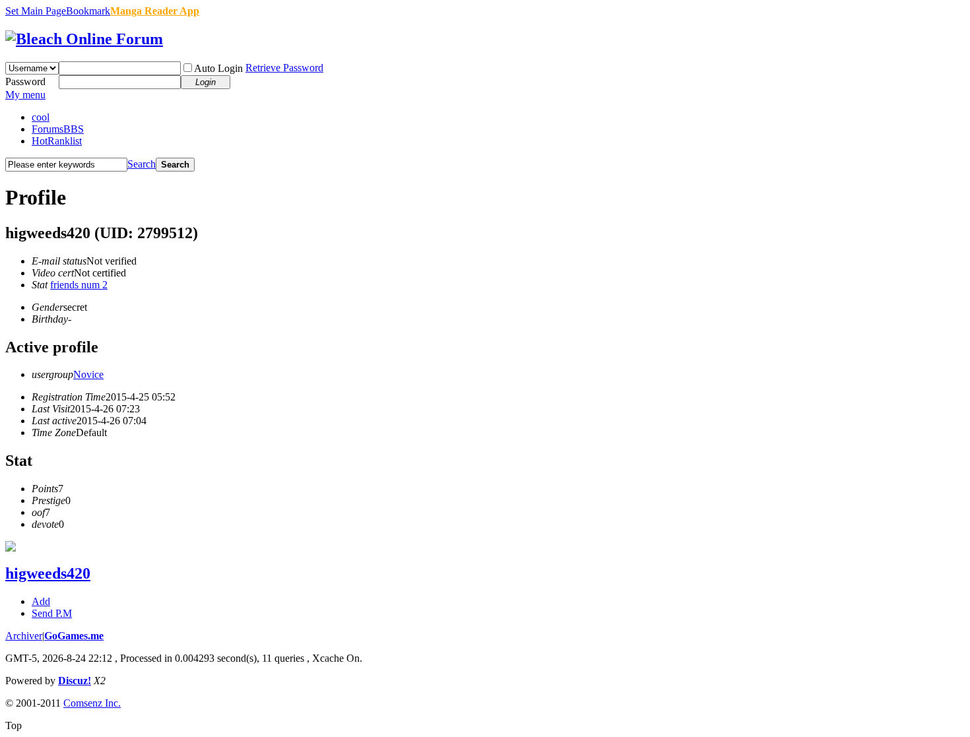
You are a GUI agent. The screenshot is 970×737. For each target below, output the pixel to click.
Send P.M (52, 613)
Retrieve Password (284, 67)
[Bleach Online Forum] (84, 39)
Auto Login (218, 68)
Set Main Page (35, 10)
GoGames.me (74, 635)
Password (25, 81)
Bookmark (88, 10)
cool (40, 117)
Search (141, 164)
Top (13, 725)
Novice (88, 374)
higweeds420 (47, 573)
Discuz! (74, 680)
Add (41, 601)
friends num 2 (79, 284)
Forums (58, 129)
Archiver (23, 635)
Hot (57, 140)
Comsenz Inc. (92, 703)
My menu (25, 94)
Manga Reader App (154, 10)
